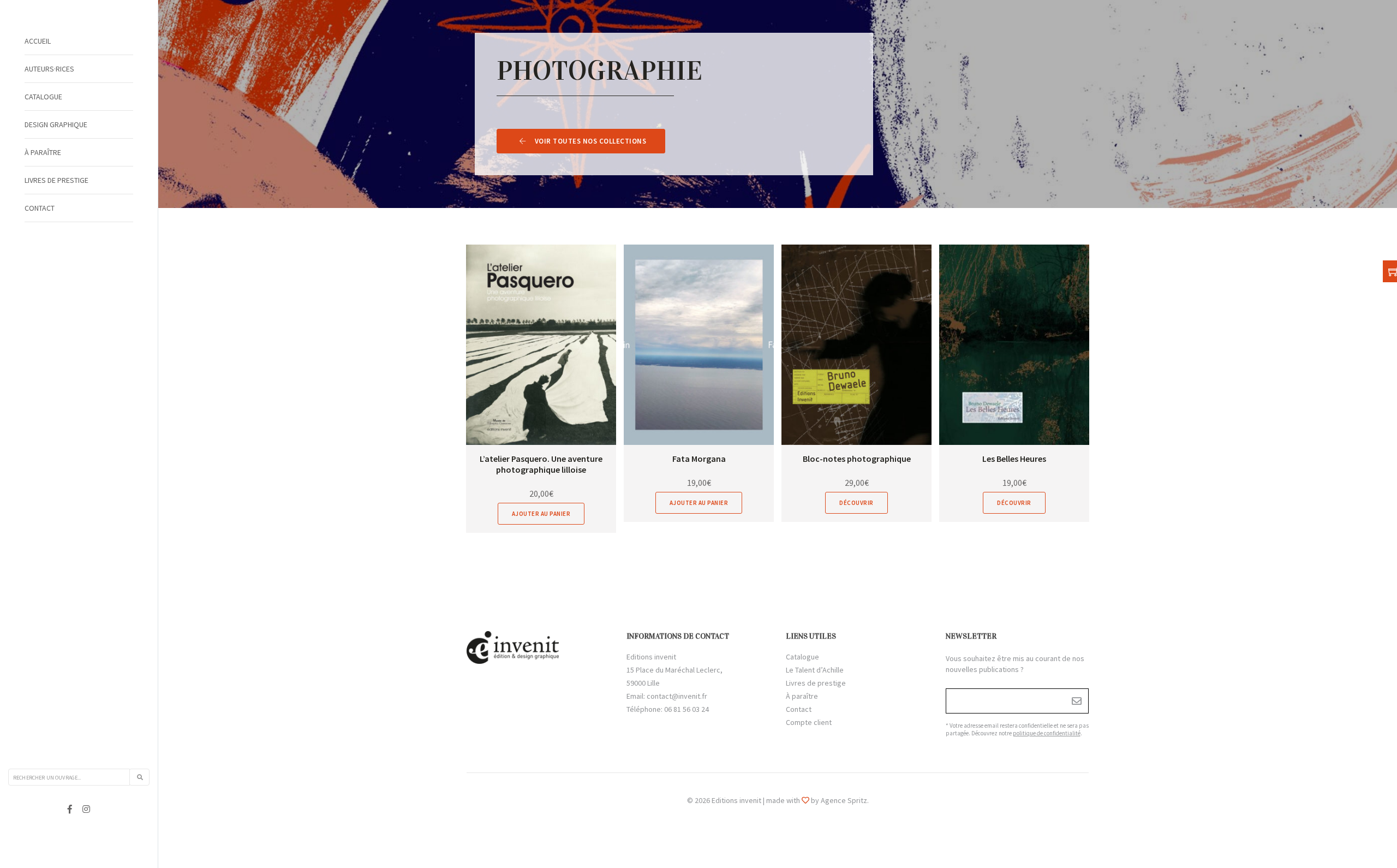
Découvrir (856, 503)
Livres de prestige (56, 180)
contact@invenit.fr (677, 696)
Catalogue (43, 97)
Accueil (38, 41)
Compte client (809, 722)
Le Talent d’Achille (815, 670)
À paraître (43, 152)
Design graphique (56, 124)
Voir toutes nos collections (591, 141)
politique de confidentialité (1046, 733)
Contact (40, 208)
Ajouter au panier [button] (541, 514)
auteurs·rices (49, 69)
